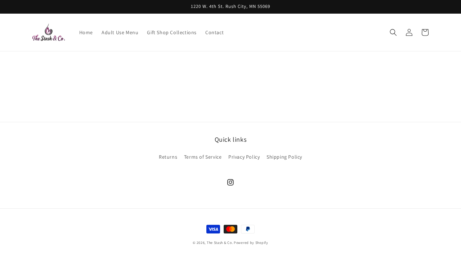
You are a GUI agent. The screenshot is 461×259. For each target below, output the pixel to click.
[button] (393, 32)
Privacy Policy (244, 157)
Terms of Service (203, 157)
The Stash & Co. (220, 242)
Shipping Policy (284, 157)
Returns (168, 157)
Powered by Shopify (251, 242)
